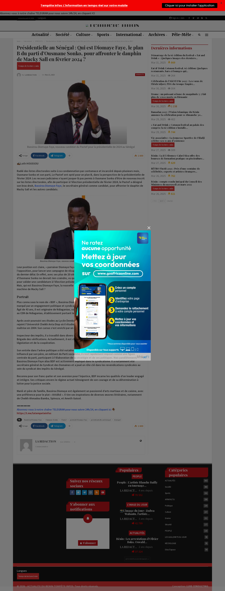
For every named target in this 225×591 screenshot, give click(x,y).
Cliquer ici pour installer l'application (189, 5)
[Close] (149, 228)
